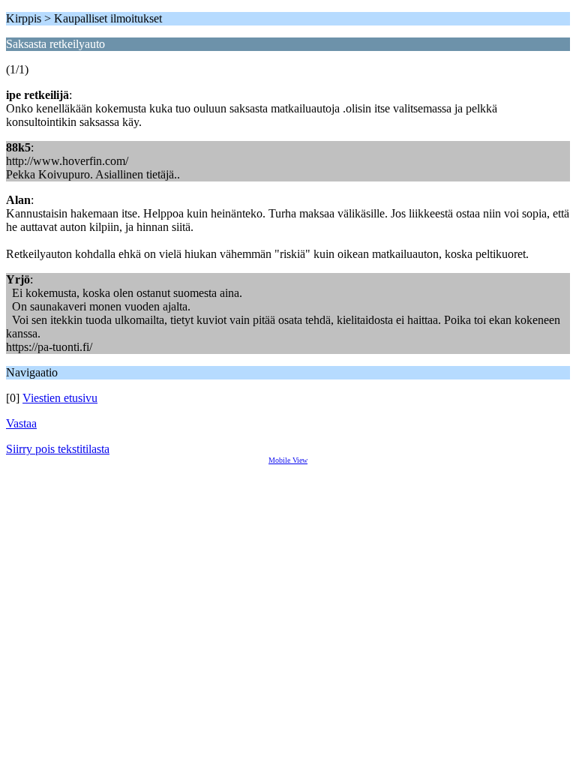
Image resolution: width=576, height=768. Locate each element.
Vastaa (21, 423)
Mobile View (288, 460)
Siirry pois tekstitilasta (58, 448)
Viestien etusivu (60, 398)
